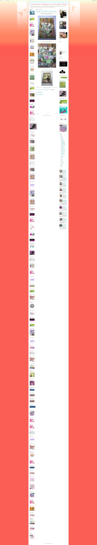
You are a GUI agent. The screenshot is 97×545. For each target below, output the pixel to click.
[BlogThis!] (51, 89)
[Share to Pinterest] (53, 89)
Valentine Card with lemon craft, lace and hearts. (65, 213)
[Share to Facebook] (53, 89)
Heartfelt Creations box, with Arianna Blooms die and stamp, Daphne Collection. (65, 171)
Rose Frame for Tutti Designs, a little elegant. (63, 145)
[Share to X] (52, 89)
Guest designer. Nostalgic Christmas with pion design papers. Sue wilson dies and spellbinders (65, 201)
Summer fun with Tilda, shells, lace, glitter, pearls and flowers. (65, 225)
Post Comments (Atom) (48, 115)
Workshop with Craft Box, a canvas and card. (63, 150)
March (61, 161)
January (62, 163)
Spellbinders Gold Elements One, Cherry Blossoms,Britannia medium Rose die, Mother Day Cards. (65, 177)
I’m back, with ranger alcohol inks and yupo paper (65, 207)
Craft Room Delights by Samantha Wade (48, 4)
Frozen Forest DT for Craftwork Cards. (63, 151)
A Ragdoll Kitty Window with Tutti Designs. (63, 148)
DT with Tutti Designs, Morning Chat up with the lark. (63, 154)
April (61, 160)
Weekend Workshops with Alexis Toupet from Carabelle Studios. (65, 219)
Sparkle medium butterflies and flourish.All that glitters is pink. (64, 189)
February (62, 162)
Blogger (51, 543)
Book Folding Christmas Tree (64, 194)
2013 (60, 166)
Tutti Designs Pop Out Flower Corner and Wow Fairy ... (63, 143)
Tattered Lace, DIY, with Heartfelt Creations (65, 183)
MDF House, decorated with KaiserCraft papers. (63, 141)
